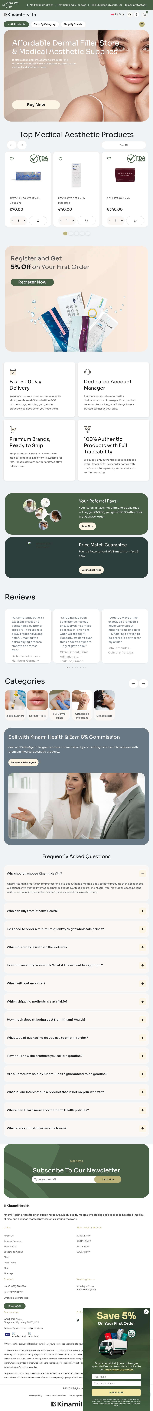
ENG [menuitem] (118, 14)
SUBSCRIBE (116, 1392)
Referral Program (13, 1241)
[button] (11, 145)
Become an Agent (13, 1252)
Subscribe (108, 1179)
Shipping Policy (76, 1395)
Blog (6, 1268)
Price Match (10, 1246)
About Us (9, 1235)
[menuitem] (118, 15)
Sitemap (8, 1273)
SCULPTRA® (83, 1252)
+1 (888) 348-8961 (17, 1286)
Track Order (10, 1262)
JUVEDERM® (83, 1235)
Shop (6, 1257)
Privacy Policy (35, 1395)
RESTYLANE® (83, 1241)
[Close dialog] (146, 1311)
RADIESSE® (82, 1246)
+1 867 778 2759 (15, 1292)
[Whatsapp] (4, 5)
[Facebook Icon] (79, 1320)
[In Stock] (38, 220)
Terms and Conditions (56, 1395)
